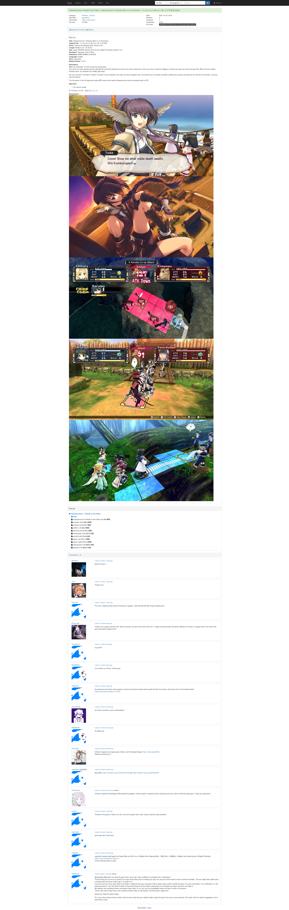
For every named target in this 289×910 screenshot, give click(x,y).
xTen (73, 581)
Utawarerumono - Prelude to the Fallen (86, 514)
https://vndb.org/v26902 (151, 752)
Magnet (91, 30)
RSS (93, 3)
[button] (161, 3)
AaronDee (75, 748)
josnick (74, 811)
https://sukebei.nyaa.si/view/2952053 (146, 773)
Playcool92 (75, 623)
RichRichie (75, 874)
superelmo (85, 17)
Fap (107, 3)
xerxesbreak (76, 707)
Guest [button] (218, 3)
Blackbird (75, 560)
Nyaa (69, 2)
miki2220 (75, 853)
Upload (77, 3)
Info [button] (85, 3)
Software (85, 15)
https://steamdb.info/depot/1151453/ (108, 691)
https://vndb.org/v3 (88, 20)
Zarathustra (76, 790)
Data (75, 516)
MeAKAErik (76, 665)
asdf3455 (75, 686)
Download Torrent (77, 30)
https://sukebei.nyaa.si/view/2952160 (116, 773)
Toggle (149, 908)
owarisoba (75, 832)
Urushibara (75, 644)
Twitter (100, 3)
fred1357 (75, 602)
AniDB (83, 61)
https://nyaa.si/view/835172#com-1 (107, 858)
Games (92, 15)
